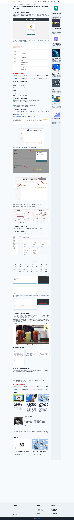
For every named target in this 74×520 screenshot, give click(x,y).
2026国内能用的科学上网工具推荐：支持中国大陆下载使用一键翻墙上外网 (56, 89)
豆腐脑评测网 (38, 518)
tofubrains (15, 10)
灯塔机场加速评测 (40, 510)
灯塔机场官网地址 (54, 510)
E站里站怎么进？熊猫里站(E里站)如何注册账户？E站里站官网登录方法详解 (56, 14)
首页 (35, 1)
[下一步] (46, 448)
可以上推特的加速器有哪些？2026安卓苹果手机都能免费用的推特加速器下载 (31, 405)
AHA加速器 (15, 78)
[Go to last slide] (15, 448)
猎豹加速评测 (40, 509)
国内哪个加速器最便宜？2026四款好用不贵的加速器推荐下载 (18, 404)
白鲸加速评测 (40, 513)
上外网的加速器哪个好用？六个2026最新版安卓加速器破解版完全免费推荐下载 (43, 405)
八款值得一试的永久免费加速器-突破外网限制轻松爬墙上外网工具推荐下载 (40, 431)
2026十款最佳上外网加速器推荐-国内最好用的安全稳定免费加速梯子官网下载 (56, 119)
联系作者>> (26, 425)
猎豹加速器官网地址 (54, 509)
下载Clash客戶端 (19, 116)
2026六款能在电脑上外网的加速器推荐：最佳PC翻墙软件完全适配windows (56, 74)
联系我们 (58, 1)
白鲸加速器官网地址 (54, 513)
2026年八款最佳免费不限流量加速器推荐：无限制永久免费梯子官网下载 (56, 104)
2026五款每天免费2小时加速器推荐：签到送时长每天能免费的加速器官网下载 (56, 29)
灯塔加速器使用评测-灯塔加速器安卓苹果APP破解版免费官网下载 (56, 44)
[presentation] (18, 398)
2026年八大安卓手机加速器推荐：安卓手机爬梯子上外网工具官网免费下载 (56, 59)
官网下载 (47, 78)
